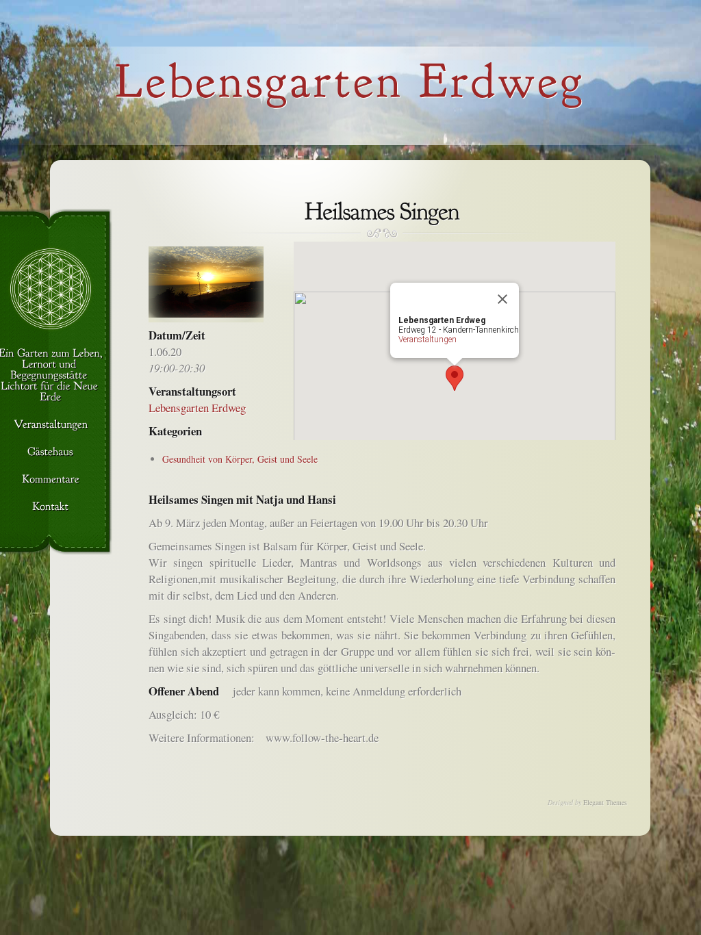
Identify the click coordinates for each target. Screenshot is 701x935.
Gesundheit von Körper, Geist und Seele (240, 458)
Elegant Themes (605, 802)
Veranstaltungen (427, 339)
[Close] (502, 299)
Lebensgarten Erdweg (197, 407)
